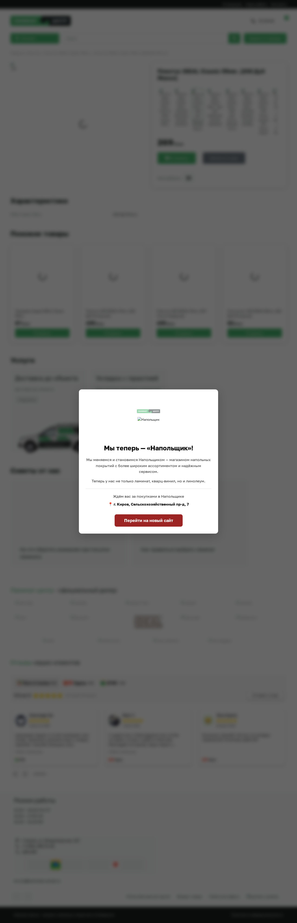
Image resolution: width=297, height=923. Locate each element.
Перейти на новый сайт (148, 520)
